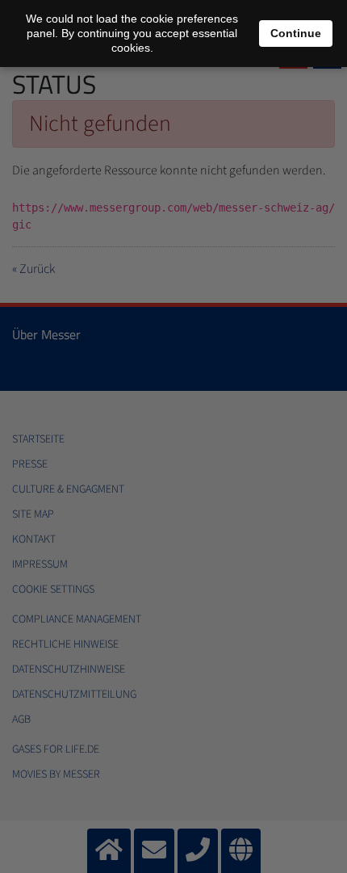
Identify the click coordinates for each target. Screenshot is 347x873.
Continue (295, 33)
